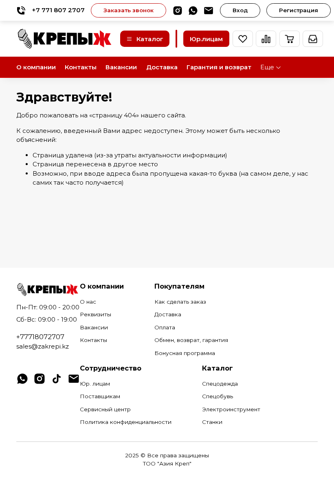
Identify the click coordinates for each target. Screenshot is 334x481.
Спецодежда (220, 383)
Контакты (81, 67)
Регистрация (298, 10)
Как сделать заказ (180, 301)
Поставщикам (100, 396)
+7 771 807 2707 (58, 10)
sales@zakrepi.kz (42, 346)
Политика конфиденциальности (125, 422)
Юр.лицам (206, 39)
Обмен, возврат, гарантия (191, 340)
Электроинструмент (231, 409)
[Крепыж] (65, 39)
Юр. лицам (95, 383)
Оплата (164, 327)
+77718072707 (40, 337)
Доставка (162, 67)
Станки (212, 422)
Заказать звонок (128, 10)
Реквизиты (95, 314)
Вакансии (121, 67)
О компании (36, 67)
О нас (88, 301)
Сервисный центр (105, 409)
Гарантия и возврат (219, 67)
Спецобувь (217, 396)
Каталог (149, 39)
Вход (240, 10)
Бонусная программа (184, 353)
